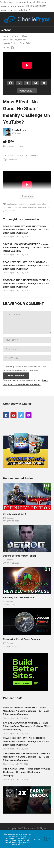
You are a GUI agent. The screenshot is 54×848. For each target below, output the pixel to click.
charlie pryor (24, 204)
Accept (37, 839)
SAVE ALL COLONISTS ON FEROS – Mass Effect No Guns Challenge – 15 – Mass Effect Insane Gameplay (26, 247)
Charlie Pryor (19, 130)
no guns (11, 211)
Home (5, 36)
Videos (15, 36)
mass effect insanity (29, 207)
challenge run (12, 204)
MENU (7, 30)
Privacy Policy (47, 839)
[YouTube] (13, 415)
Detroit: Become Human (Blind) (19, 555)
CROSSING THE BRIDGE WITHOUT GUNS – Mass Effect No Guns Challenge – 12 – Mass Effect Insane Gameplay (26, 283)
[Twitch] (29, 415)
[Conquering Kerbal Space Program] (27, 621)
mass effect (41, 204)
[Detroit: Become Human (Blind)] (27, 538)
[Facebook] (6, 415)
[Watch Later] (35, 83)
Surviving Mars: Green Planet (18, 597)
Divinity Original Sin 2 (14, 514)
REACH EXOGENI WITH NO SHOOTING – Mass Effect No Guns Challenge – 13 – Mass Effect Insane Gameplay (26, 265)
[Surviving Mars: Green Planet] (27, 580)
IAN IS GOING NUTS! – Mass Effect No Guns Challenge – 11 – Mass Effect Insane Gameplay (26, 772)
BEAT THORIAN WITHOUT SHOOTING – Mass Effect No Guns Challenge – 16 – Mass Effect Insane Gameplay (26, 229)
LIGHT (6, 47)
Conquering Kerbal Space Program (21, 639)
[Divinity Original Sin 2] (27, 496)
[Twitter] (21, 415)
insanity (33, 204)
